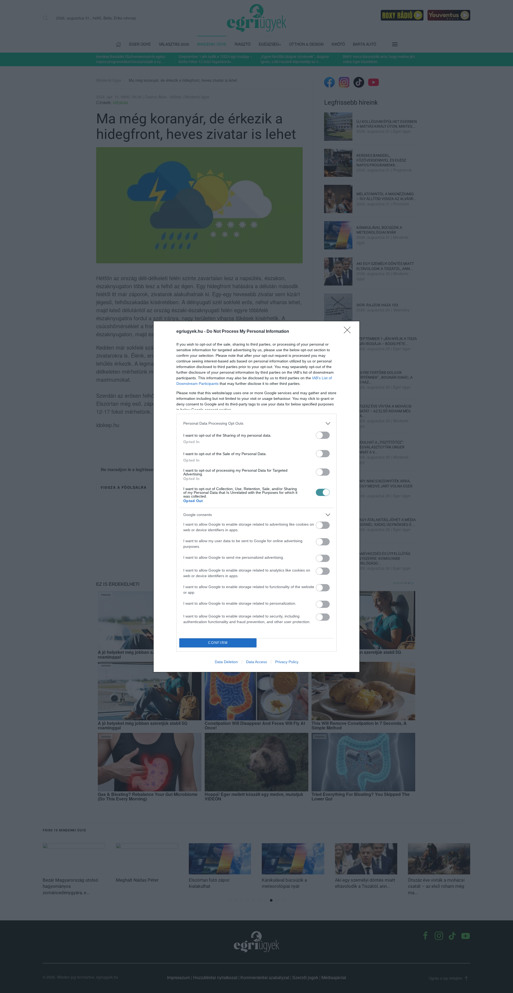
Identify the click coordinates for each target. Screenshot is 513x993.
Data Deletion (226, 662)
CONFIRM (218, 643)
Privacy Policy (286, 662)
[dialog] (256, 496)
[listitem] (256, 423)
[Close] (349, 332)
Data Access (256, 662)
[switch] (323, 435)
